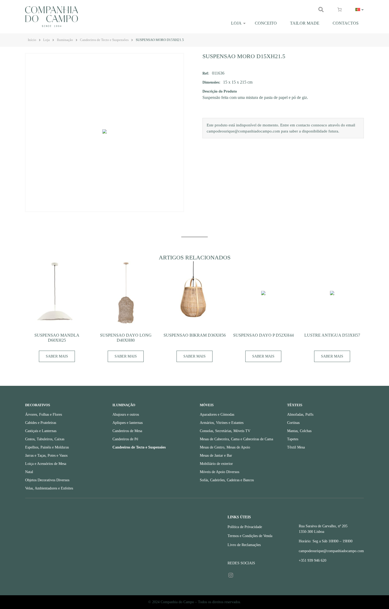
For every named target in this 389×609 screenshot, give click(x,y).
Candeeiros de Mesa (127, 431)
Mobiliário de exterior (216, 464)
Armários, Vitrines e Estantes (221, 423)
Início (32, 40)
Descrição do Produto (219, 91)
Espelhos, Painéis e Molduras (47, 447)
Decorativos (37, 405)
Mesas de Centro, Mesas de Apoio (225, 447)
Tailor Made (304, 23)
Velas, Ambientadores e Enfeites (49, 488)
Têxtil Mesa (296, 447)
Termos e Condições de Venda (250, 536)
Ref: (205, 73)
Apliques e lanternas (127, 423)
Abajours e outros (125, 414)
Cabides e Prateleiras (40, 423)
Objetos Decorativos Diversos (47, 480)
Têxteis (294, 405)
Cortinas (293, 423)
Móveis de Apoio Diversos (219, 472)
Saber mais (57, 356)
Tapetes (292, 439)
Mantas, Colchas (299, 431)
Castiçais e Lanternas (40, 431)
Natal (29, 472)
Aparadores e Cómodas (217, 414)
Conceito (266, 23)
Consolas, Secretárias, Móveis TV (225, 431)
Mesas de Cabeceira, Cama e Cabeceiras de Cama (236, 439)
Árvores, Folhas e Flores (43, 414)
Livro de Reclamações (244, 545)
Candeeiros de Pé (125, 439)
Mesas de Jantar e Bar (216, 455)
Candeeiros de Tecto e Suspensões (104, 40)
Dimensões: (211, 82)
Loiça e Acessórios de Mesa (45, 464)
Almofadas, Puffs (300, 414)
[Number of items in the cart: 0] (339, 9)
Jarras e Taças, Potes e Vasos (46, 455)
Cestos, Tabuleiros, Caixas (44, 439)
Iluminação (65, 40)
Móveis (207, 405)
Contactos (346, 23)
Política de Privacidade (245, 527)
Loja (236, 23)
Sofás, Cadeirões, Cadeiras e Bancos (227, 480)
